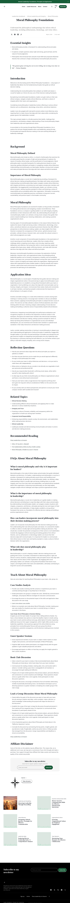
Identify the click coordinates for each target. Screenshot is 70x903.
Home (23, 6)
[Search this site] (51, 6)
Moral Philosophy (53, 16)
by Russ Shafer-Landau (26, 447)
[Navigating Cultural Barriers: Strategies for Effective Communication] (18, 821)
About (39, 6)
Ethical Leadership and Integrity (36, 16)
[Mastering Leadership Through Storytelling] (18, 803)
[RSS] (65, 890)
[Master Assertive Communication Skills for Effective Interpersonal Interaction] (52, 803)
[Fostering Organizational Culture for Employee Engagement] (52, 821)
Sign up (22, 896)
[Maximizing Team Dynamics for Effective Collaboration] (52, 839)
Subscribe (63, 6)
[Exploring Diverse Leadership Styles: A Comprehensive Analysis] (18, 839)
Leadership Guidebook (18, 16)
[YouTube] (61, 890)
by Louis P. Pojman (25, 449)
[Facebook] (51, 890)
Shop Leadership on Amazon (18, 440)
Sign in (56, 6)
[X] (58, 890)
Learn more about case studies (21, 603)
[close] (68, 2)
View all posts (27, 781)
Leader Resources (31, 6)
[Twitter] (54, 890)
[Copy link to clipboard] (21, 34)
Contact (45, 6)
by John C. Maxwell (20, 444)
